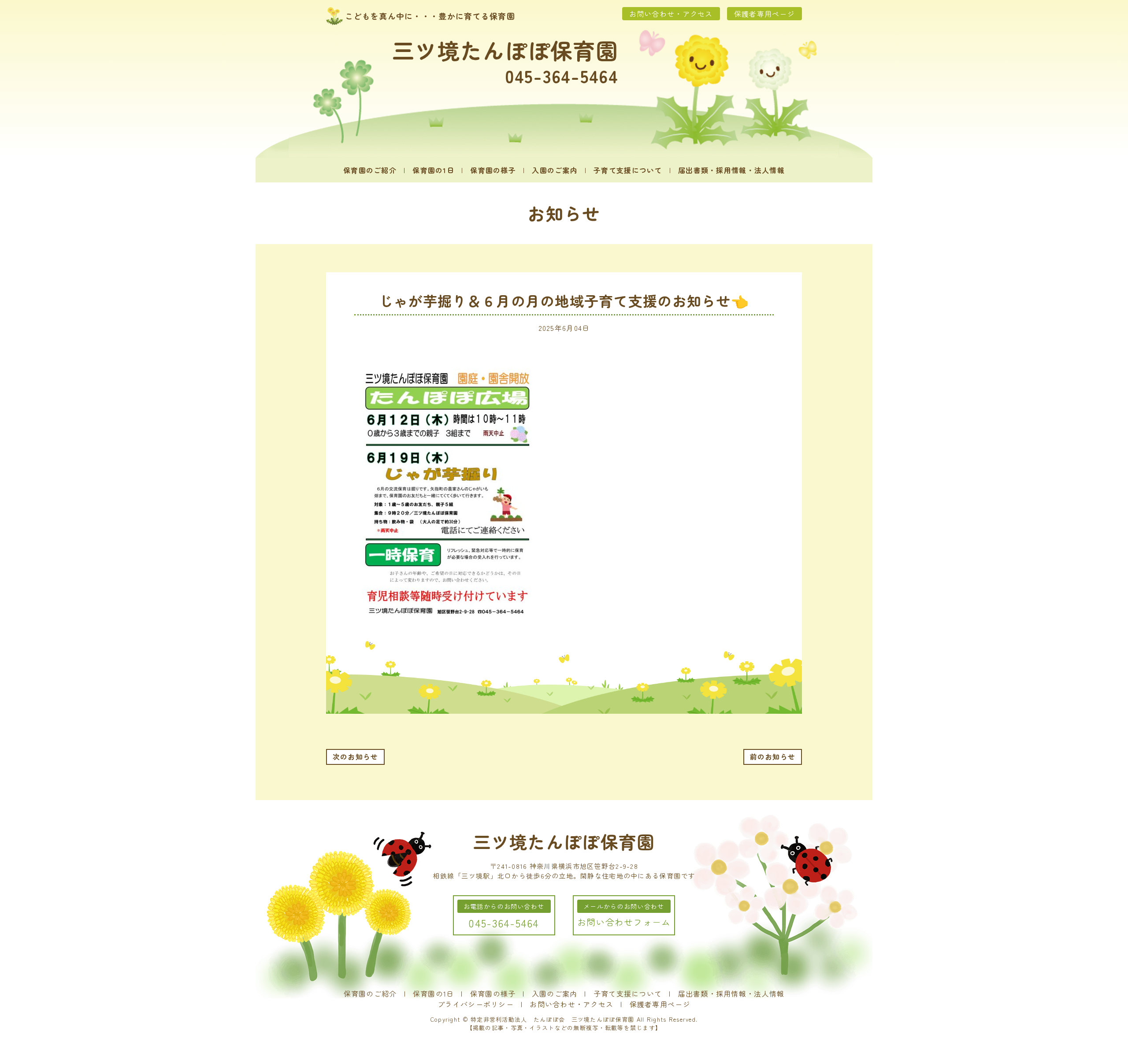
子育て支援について (628, 170)
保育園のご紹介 (370, 170)
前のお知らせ (773, 756)
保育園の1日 (433, 170)
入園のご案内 (555, 170)
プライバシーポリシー (476, 1004)
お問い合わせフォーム (624, 922)
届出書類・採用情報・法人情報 (731, 170)
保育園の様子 (493, 170)
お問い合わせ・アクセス (671, 13)
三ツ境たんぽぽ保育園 (505, 50)
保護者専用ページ (764, 13)
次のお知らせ (355, 756)
